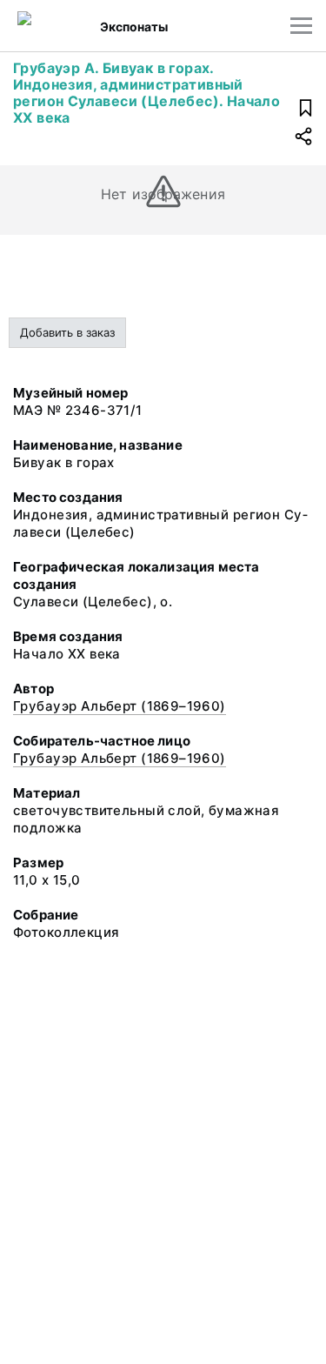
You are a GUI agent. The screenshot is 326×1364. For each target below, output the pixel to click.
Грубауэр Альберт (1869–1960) (119, 706)
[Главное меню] (301, 26)
